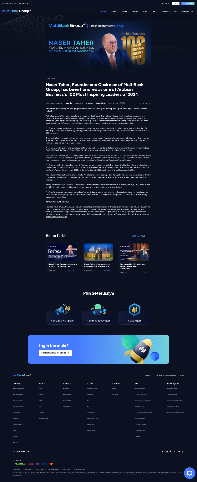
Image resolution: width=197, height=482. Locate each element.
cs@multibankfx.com (23, 451)
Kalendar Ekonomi (140, 418)
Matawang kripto (43, 418)
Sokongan (159, 375)
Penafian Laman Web (53, 469)
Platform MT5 (67, 400)
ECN (88, 406)
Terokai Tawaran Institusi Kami (175, 412)
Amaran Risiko (66, 469)
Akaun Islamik (90, 412)
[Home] (17, 11)
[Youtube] (178, 451)
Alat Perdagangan (140, 388)
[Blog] (177, 11)
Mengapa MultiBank (18, 388)
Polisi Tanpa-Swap (140, 430)
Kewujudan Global (18, 394)
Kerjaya (182, 375)
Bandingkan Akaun (92, 388)
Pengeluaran (90, 424)
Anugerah (15, 418)
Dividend (137, 436)
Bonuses (114, 388)
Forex (40, 388)
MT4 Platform (67, 394)
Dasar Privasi (16, 469)
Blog (14, 430)
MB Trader (66, 388)
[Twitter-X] (174, 451)
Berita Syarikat (17, 424)
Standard (90, 394)
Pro (88, 400)
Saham (41, 400)
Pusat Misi (115, 394)
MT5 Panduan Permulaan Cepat (143, 412)
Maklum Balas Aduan (170, 375)
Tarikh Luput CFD (139, 406)
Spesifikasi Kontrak (140, 424)
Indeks (41, 406)
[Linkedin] (166, 451)
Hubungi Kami (23, 3)
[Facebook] (162, 451)
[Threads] (182, 451)
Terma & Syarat (39, 469)
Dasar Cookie (27, 469)
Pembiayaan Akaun (92, 418)
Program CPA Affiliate (173, 406)
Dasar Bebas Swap (79, 469)
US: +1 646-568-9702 (9, 3)
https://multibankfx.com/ (56, 217)
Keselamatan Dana (18, 406)
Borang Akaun (91, 430)
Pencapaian (16, 412)
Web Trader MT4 (68, 406)
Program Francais (172, 394)
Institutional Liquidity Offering (175, 400)
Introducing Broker (172, 388)
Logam (41, 394)
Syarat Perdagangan (141, 394)
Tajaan (15, 436)
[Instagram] (170, 451)
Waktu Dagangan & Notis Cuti (143, 400)
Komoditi (41, 412)
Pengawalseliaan (18, 400)
